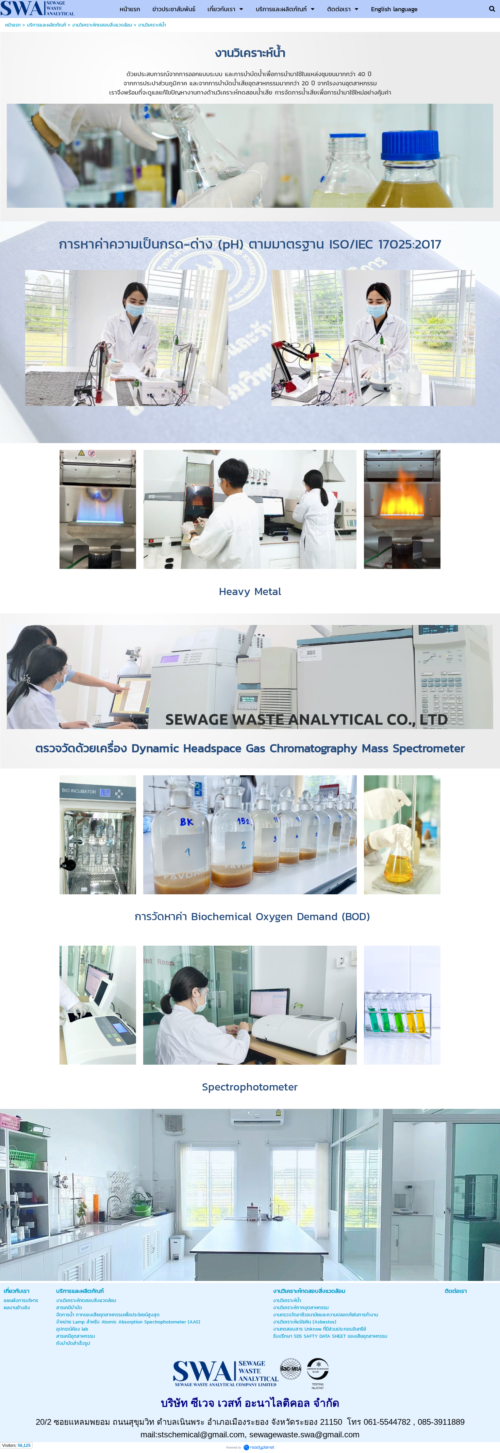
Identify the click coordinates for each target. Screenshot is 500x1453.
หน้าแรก (13, 25)
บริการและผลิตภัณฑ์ (46, 25)
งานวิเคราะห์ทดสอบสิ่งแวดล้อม (102, 25)
